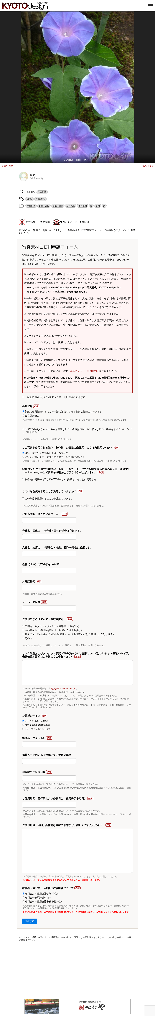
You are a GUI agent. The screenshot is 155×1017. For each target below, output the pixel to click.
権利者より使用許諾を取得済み (41, 893)
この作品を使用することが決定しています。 (48, 498)
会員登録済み (31, 415)
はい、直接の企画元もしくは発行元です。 (47, 453)
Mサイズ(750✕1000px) (37, 725)
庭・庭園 (70, 205)
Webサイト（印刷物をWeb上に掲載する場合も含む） (53, 630)
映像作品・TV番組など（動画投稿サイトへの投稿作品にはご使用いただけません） (69, 634)
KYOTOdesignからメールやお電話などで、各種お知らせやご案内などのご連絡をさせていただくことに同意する (77, 430)
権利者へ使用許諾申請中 (37, 897)
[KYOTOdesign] (25, 8)
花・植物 (82, 205)
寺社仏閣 (31, 205)
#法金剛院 (40, 199)
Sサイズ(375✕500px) (36, 721)
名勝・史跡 (44, 205)
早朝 (98, 205)
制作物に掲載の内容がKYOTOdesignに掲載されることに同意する (60, 479)
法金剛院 (42, 192)
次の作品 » (147, 166)
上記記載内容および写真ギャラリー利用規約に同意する (54, 397)
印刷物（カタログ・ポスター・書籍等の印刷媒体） (52, 626)
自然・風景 (58, 205)
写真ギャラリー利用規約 (83, 371)
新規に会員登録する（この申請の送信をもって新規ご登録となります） (63, 411)
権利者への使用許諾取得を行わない (44, 901)
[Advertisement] (77, 970)
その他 (28, 638)
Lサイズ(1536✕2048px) (37, 729)
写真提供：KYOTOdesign (63, 688)
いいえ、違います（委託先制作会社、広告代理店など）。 (56, 457)
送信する (29, 921)
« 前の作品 (7, 166)
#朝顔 (29, 199)
